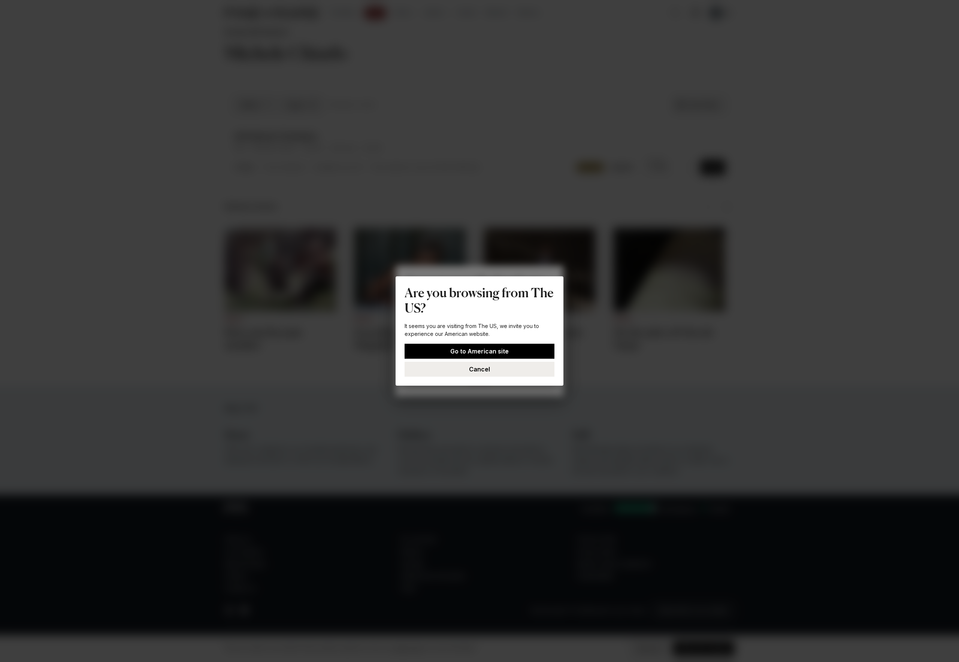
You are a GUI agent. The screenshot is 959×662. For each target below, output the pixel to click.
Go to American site (479, 351)
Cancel (479, 369)
